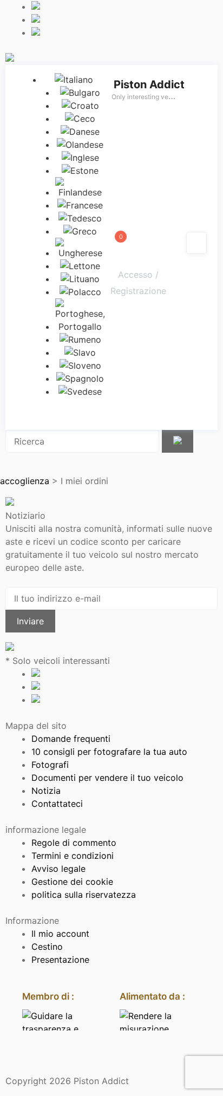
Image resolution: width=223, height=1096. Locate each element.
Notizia (46, 790)
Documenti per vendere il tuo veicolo (107, 777)
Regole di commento (73, 842)
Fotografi (50, 764)
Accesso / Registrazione (138, 282)
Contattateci (57, 803)
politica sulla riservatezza (83, 894)
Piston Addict (149, 84)
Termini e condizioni (72, 855)
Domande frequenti (70, 738)
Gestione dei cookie (72, 881)
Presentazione (60, 959)
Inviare (30, 621)
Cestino (47, 946)
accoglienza (24, 480)
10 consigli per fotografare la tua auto (109, 751)
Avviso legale (58, 868)
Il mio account (60, 933)
